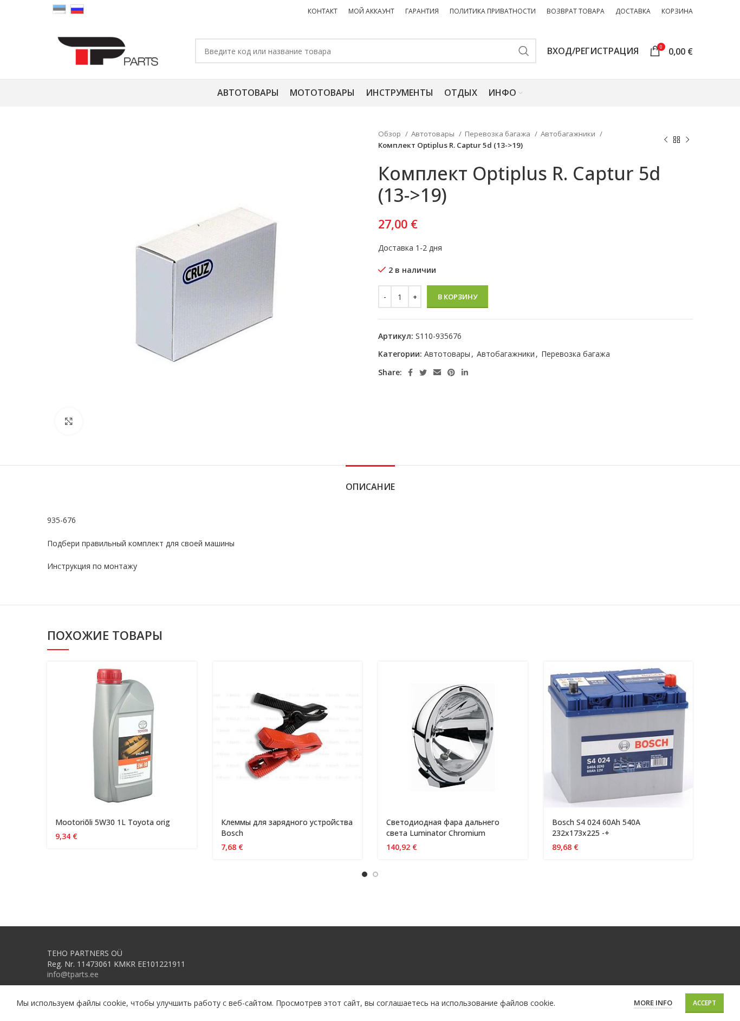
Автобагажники (569, 134)
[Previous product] (665, 139)
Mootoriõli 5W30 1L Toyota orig (112, 822)
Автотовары (433, 134)
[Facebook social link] (410, 372)
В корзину (457, 297)
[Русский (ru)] (77, 8)
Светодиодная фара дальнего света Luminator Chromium (442, 827)
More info (653, 1002)
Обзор (390, 134)
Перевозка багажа (498, 134)
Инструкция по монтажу (92, 566)
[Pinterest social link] (451, 372)
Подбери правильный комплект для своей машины (141, 543)
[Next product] (687, 139)
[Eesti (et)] (59, 8)
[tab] (370, 481)
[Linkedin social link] (464, 372)
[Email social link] (437, 372)
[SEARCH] (523, 50)
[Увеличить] (68, 421)
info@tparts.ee (73, 974)
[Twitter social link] (423, 372)
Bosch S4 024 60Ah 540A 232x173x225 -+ (596, 827)
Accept (704, 1002)
